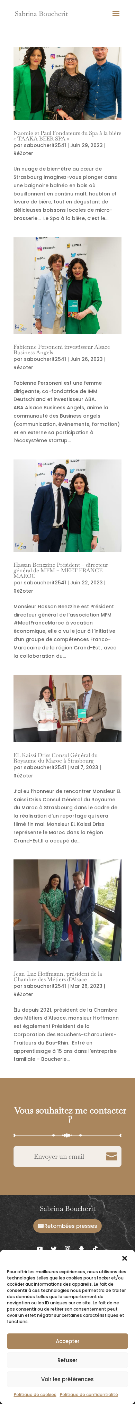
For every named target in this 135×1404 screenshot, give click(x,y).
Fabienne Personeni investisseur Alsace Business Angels (62, 349)
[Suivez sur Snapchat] (81, 1248)
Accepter (68, 1341)
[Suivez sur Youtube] (39, 1248)
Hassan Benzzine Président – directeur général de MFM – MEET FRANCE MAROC (61, 570)
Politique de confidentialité (89, 1394)
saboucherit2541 (45, 145)
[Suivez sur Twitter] (53, 1248)
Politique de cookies (35, 1394)
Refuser (67, 1360)
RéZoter (23, 153)
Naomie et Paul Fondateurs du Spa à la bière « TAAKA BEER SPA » (68, 135)
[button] (124, 1258)
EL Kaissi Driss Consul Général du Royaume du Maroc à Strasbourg (56, 757)
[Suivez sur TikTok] (95, 1248)
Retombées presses (70, 1226)
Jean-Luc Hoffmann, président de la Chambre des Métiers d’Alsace (58, 976)
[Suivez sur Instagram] (67, 1248)
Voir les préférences (67, 1379)
